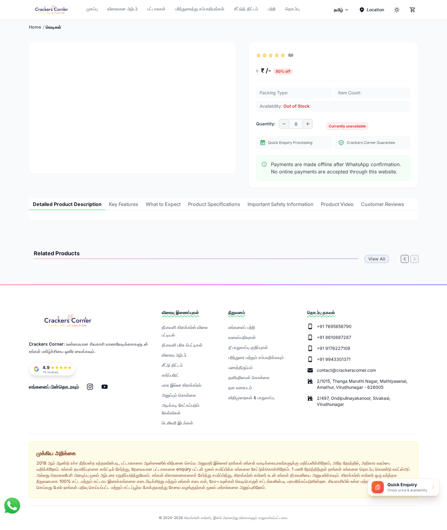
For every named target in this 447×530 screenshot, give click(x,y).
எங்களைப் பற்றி (241, 327)
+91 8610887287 (334, 337)
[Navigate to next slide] (226, 168)
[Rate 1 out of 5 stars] (258, 55)
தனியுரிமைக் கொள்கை (249, 377)
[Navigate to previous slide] (39, 168)
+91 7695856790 (334, 326)
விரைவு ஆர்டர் (174, 354)
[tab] (67, 204)
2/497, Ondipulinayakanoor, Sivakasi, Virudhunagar (353, 401)
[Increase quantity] (308, 124)
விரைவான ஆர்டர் (122, 8)
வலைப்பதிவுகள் (242, 337)
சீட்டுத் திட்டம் (246, 8)
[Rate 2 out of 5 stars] (265, 55)
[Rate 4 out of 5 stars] (277, 55)
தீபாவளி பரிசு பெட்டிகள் (182, 344)
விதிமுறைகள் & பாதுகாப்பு (251, 397)
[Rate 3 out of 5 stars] (271, 55)
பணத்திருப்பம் (240, 367)
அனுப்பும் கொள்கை (179, 395)
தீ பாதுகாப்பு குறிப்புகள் (248, 347)
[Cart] (412, 9)
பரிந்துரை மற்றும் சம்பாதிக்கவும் (256, 357)
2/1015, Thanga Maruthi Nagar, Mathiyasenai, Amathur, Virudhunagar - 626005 (362, 384)
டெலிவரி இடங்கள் (177, 422)
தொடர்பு (292, 8)
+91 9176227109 (333, 348)
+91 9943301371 (334, 359)
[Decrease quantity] (284, 124)
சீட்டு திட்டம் (172, 365)
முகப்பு (92, 8)
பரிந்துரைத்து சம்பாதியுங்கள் (199, 8)
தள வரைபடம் (240, 387)
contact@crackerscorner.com (346, 370)
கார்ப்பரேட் (170, 375)
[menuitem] (341, 9)
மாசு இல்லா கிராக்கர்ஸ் (181, 385)
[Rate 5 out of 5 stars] (283, 55)
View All (376, 258)
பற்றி (271, 8)
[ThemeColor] (396, 9)
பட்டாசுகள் (156, 8)
